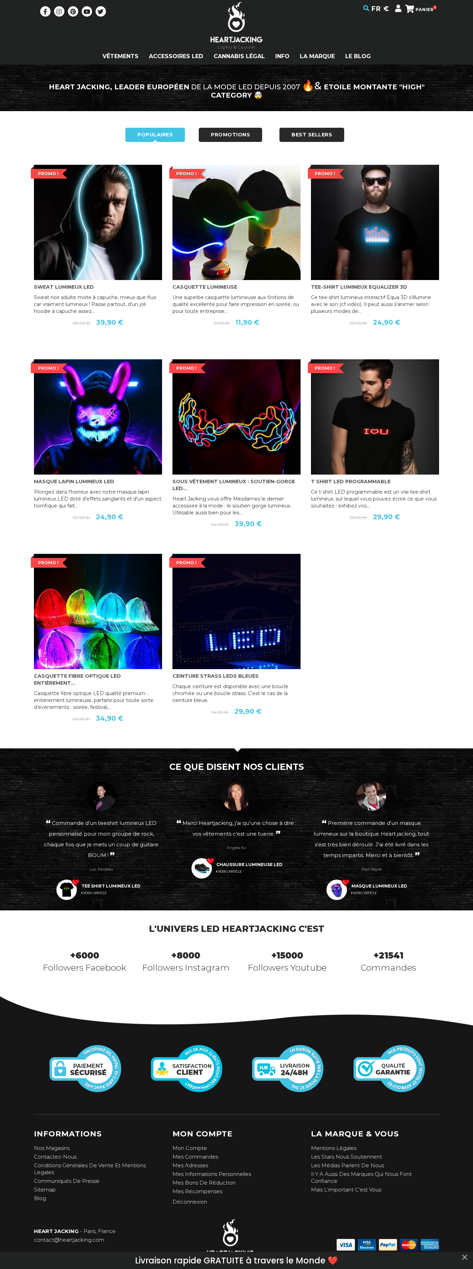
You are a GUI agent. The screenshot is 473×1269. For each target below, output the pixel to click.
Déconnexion (189, 1201)
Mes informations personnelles (211, 1174)
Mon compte (189, 1148)
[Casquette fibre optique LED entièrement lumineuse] (98, 633)
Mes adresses (190, 1165)
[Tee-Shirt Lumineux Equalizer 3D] (375, 244)
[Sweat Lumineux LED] (98, 244)
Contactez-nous (55, 1156)
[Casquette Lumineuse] (236, 244)
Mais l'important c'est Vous (346, 1189)
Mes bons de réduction (203, 1182)
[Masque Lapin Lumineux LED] (98, 438)
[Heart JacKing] (236, 38)
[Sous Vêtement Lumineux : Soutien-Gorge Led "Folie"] (236, 438)
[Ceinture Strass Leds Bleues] (236, 633)
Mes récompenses (197, 1191)
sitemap (45, 1189)
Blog (40, 1198)
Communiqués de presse (66, 1181)
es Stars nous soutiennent (348, 1156)
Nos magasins (52, 1148)
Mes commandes (195, 1156)
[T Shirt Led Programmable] (375, 438)
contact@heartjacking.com (69, 1239)
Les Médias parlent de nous (347, 1165)
